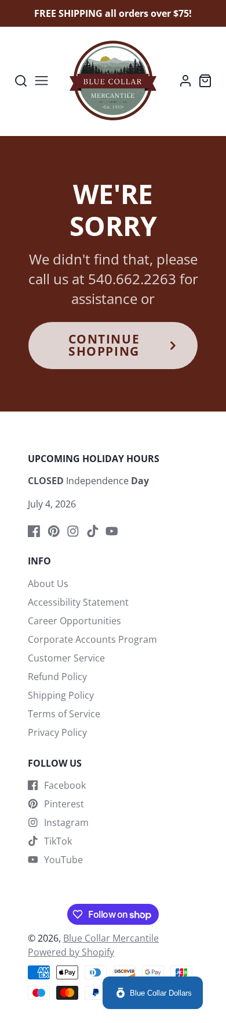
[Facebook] (34, 531)
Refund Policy (57, 676)
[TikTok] (92, 531)
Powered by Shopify (71, 952)
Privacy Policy (57, 732)
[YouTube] (111, 531)
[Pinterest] (54, 531)
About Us (48, 583)
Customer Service (66, 658)
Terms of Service (64, 713)
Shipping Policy (61, 695)
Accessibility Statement (78, 602)
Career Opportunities (74, 620)
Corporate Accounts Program (92, 639)
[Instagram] (73, 531)
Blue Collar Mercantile (111, 938)
